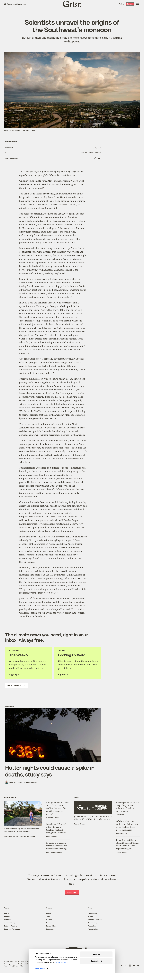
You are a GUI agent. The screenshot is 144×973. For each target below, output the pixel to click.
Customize (95, 961)
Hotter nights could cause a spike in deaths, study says (49, 771)
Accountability (9, 923)
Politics (7, 916)
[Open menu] (138, 4)
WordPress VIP (23, 964)
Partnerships (51, 926)
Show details (40, 969)
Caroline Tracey (11, 141)
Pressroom (50, 929)
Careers (49, 923)
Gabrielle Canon (52, 817)
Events (90, 916)
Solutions (7, 920)
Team (48, 916)
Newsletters (92, 913)
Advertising (92, 923)
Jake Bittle (120, 814)
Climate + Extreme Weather (91, 153)
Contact (49, 920)
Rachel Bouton (79, 824)
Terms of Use (8, 966)
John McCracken (15, 782)
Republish (92, 926)
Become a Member (95, 920)
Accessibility (93, 929)
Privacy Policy (19, 966)
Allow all (96, 954)
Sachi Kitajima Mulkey (54, 852)
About (48, 913)
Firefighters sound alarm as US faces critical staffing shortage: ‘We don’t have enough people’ (57, 808)
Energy (6, 913)
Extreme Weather (30, 782)
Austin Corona (51, 836)
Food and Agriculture (12, 929)
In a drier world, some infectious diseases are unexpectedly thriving (56, 846)
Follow (121, 4)
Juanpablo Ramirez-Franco (14, 836)
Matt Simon (31, 836)
